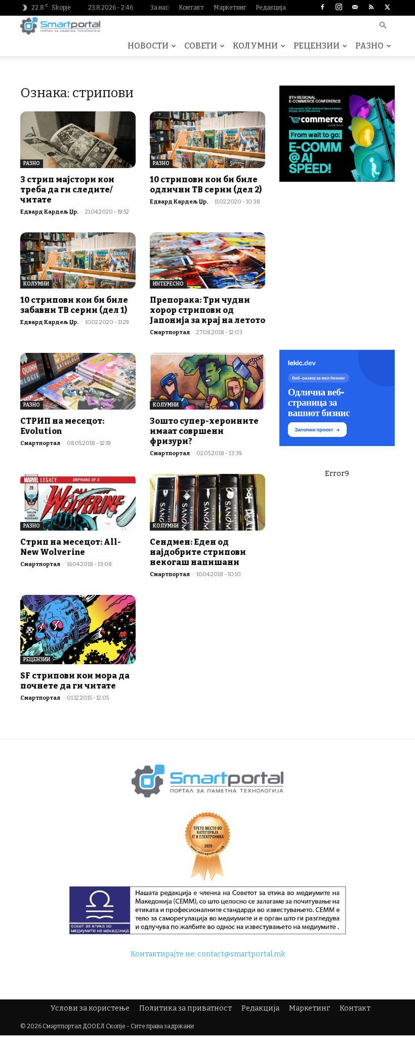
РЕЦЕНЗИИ (317, 46)
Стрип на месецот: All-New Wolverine (70, 547)
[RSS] (371, 7)
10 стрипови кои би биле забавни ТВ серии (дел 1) (74, 305)
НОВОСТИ (148, 46)
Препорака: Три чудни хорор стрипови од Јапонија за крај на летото (207, 310)
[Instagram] (338, 7)
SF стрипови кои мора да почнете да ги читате (75, 681)
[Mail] (354, 7)
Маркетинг (230, 7)
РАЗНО (369, 46)
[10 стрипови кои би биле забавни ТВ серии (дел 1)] (78, 260)
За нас (159, 7)
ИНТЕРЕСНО (168, 284)
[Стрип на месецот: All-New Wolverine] (78, 502)
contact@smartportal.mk (241, 954)
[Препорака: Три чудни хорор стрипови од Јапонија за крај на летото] (207, 260)
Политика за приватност (185, 1008)
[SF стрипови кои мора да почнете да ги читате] (78, 629)
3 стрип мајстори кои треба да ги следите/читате (67, 190)
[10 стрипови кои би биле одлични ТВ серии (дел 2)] (207, 139)
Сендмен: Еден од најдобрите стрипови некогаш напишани (198, 552)
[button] (382, 26)
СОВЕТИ (200, 46)
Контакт (191, 7)
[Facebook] (322, 7)
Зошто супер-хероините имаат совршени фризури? (204, 431)
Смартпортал (170, 332)
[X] (387, 7)
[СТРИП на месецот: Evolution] (78, 381)
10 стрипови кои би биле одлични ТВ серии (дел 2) (206, 184)
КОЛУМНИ (255, 46)
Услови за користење (90, 1008)
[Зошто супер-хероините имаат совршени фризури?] (207, 381)
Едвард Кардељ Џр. (49, 212)
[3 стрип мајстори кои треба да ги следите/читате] (78, 139)
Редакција (271, 7)
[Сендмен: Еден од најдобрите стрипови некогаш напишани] (207, 502)
